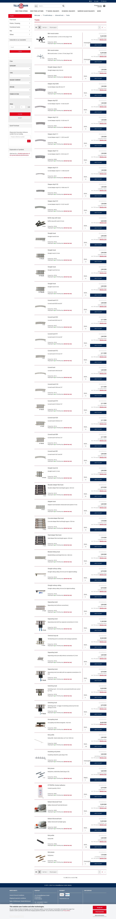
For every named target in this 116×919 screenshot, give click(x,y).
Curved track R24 (53, 417)
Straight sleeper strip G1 (55, 67)
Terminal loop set (53, 635)
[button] (90, 1)
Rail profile (51, 735)
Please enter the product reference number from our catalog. (19, 133)
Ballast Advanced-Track (55, 802)
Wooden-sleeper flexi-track (55, 485)
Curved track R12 (53, 350)
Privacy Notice (66, 910)
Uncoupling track (53, 719)
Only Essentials (99, 911)
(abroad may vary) (68, 43)
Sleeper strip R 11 (53, 134)
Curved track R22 (53, 317)
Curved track (51, 367)
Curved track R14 (53, 401)
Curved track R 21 (53, 300)
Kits (11, 31)
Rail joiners (51, 768)
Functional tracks (15, 27)
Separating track (53, 602)
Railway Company (15, 80)
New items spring (21, 11)
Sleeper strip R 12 (53, 151)
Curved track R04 (53, 434)
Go (29, 141)
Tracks (12, 16)
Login (20, 51)
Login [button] (96, 1)
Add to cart (98, 45)
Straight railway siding (54, 568)
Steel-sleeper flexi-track (54, 535)
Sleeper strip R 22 (53, 117)
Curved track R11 (53, 334)
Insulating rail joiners (54, 751)
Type (11, 72)
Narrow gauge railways (86, 11)
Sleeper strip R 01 (53, 201)
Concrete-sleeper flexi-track (56, 518)
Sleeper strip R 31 (53, 167)
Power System (14, 94)
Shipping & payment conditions (18, 898)
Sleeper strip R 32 (53, 184)
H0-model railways (68, 11)
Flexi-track (13, 19)
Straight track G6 (53, 468)
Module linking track (54, 552)
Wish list (104, 1)
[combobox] (44, 27)
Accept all (99, 907)
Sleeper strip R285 (53, 84)
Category (13, 65)
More (99, 11)
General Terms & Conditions (17, 895)
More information (99, 915)
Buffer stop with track (54, 218)
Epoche (12, 87)
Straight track (52, 233)
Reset (20, 118)
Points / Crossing (15, 23)
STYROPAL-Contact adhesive (56, 785)
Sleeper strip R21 (53, 100)
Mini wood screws (53, 33)
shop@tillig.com (38, 904)
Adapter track (52, 501)
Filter (20, 114)
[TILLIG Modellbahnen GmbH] (21, 6)
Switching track (52, 686)
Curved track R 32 (53, 384)
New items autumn (36, 11)
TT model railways (52, 11)
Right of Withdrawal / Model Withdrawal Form (20, 903)
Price (11, 104)
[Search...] (63, 6)
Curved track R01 (53, 451)
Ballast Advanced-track (54, 818)
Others (12, 34)
